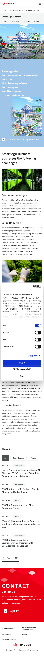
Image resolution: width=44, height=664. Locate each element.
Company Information (9, 639)
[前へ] (3, 55)
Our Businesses (15, 10)
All (5, 458)
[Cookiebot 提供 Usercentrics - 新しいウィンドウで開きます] (31, 286)
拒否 (22, 376)
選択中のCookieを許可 (22, 369)
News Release (18, 458)
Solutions (27, 21)
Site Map (25, 634)
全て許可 (22, 363)
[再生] (16, 55)
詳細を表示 (33, 356)
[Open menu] (40, 3)
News (36, 21)
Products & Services (12, 21)
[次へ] (7, 55)
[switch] (38, 332)
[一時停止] (12, 55)
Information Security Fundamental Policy (29, 629)
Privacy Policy (6, 634)
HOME (4, 10)
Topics (33, 458)
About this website (8, 629)
